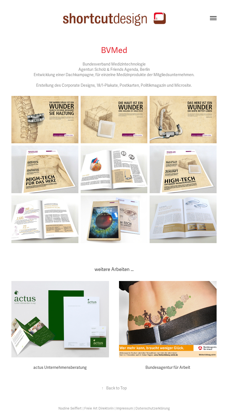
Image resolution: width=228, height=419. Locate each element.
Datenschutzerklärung (152, 408)
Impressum (124, 408)
